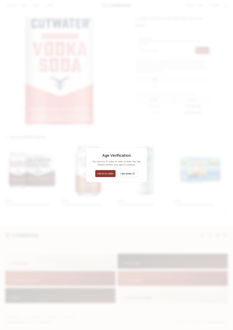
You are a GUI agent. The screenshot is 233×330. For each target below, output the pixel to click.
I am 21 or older (105, 173)
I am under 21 (128, 173)
